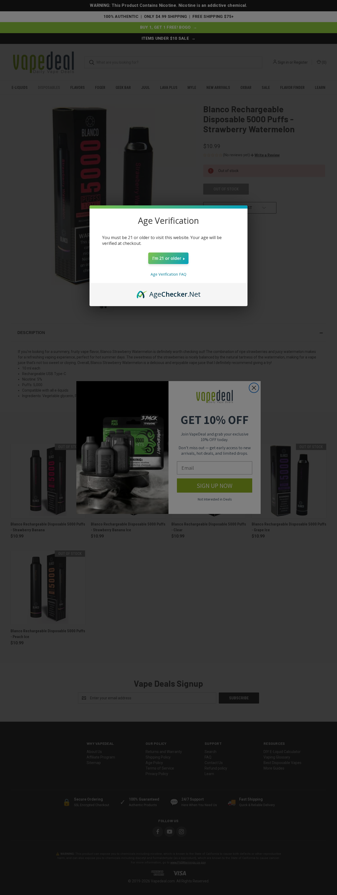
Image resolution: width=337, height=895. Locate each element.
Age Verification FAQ (168, 274)
